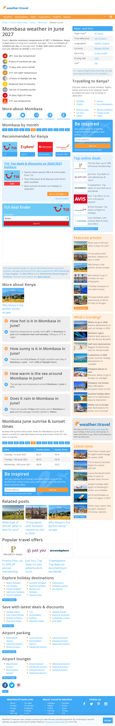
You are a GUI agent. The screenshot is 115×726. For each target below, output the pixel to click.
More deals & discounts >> (86, 228)
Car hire (80, 112)
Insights (56, 16)
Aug (44, 130)
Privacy (13, 708)
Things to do (103, 112)
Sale (12, 183)
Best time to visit (9, 119)
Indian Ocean (22, 22)
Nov (61, 130)
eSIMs (79, 115)
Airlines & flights (14, 618)
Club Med (56, 621)
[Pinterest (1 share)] (18, 685)
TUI (31, 611)
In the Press (24, 714)
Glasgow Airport (60, 640)
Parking (51, 710)
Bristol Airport (13, 646)
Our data (28, 703)
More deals (8, 626)
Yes (96, 63)
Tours (99, 115)
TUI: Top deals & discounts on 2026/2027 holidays (33, 165)
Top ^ (5, 691)
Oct (56, 130)
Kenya (32, 22)
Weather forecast (36, 119)
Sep (50, 130)
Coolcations (58, 582)
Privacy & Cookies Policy (55, 722)
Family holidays (13, 588)
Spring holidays (13, 595)
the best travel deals (96, 429)
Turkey (65, 710)
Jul (39, 130)
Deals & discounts (63, 119)
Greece (64, 705)
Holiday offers (13, 611)
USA (63, 713)
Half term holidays (15, 591)
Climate (51, 713)
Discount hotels (14, 621)
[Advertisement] (72, 7)
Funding (27, 710)
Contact (13, 705)
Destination (9, 214)
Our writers (29, 705)
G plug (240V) (101, 53)
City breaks (11, 585)
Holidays (80, 101)
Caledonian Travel (61, 618)
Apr (22, 130)
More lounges (9, 677)
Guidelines (28, 708)
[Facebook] (5, 685)
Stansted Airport (14, 643)
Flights (79, 104)
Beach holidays (13, 582)
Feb (10, 130)
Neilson (33, 618)
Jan (5, 130)
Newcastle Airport (61, 643)
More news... (80, 516)
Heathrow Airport (37, 672)
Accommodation (105, 104)
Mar (16, 130)
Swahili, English (102, 43)
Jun (33, 130)
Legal (12, 710)
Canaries (65, 703)
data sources (44, 276)
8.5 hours (99, 33)
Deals (33, 16)
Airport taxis (82, 109)
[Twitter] (12, 685)
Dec (67, 130)
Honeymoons (35, 595)
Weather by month (23, 119)
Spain (64, 708)
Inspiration (44, 16)
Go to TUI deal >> (57, 194)
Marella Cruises (36, 621)
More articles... (81, 308)
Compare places (60, 585)
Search (67, 16)
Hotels (100, 101)
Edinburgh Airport (38, 646)
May (27, 130)
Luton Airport (36, 637)
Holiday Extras (59, 611)
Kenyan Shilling (102, 48)
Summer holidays (37, 582)
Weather (7, 16)
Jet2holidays (35, 614)
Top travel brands (15, 614)
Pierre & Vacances (61, 614)
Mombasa (42, 22)
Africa (12, 22)
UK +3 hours (100, 38)
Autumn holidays (37, 585)
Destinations (21, 16)
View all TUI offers (62, 198)
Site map (13, 713)
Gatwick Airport (60, 637)
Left (96, 58)
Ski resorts (57, 588)
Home (4, 22)
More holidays (9, 599)
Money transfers (105, 109)
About (12, 703)
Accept (107, 720)
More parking (9, 651)
